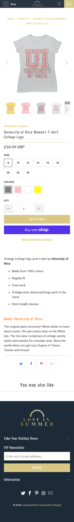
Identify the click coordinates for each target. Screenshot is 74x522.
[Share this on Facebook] (31, 364)
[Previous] (8, 63)
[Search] (59, 4)
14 (37, 162)
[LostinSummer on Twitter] (23, 493)
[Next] (66, 63)
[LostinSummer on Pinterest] (37, 493)
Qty (6, 200)
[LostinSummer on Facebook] (30, 493)
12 (27, 162)
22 (18, 172)
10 (18, 162)
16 (47, 162)
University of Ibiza (15, 126)
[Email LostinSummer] (50, 493)
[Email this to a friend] (52, 364)
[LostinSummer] (37, 4)
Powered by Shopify (50, 505)
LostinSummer (30, 505)
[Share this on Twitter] (21, 364)
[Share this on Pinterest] (41, 364)
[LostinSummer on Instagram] (44, 493)
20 (8, 172)
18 (57, 162)
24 (27, 172)
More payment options (37, 239)
